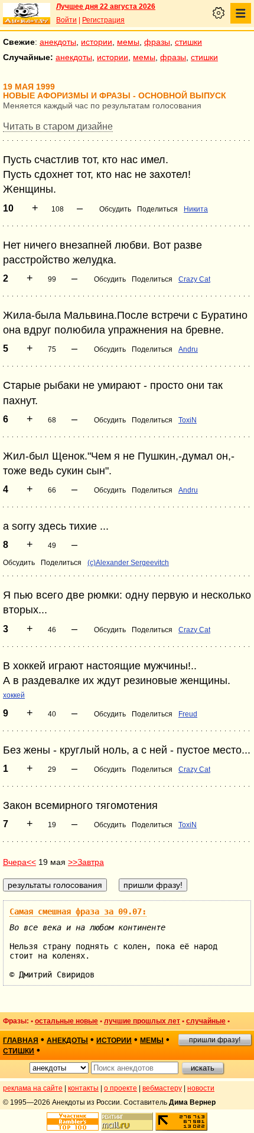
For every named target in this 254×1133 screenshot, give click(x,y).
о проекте (120, 1088)
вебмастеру (162, 1088)
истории (96, 42)
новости (200, 1088)
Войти (66, 20)
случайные (206, 1021)
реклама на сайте (33, 1088)
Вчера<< (19, 862)
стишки (188, 42)
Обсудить (115, 209)
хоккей (14, 695)
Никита (196, 209)
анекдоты (58, 42)
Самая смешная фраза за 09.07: (77, 911)
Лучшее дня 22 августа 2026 (105, 6)
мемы (128, 42)
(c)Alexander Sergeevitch (128, 563)
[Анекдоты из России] (26, 13)
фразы (157, 42)
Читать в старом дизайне (58, 126)
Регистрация (103, 20)
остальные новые (66, 1021)
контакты (83, 1088)
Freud (187, 714)
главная (20, 1040)
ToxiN (187, 420)
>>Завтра (86, 862)
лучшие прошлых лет (142, 1021)
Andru (188, 349)
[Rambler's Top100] (73, 1121)
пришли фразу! (214, 1040)
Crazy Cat (194, 279)
